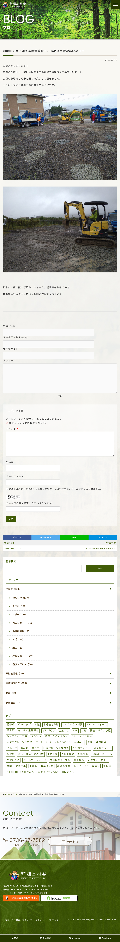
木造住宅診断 (51, 724)
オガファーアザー (98, 760)
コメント (12, 428)
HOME (6, 920)
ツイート (46, 537)
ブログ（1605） (14, 589)
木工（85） (18, 648)
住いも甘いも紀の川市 (31, 754)
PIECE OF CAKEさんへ (20, 772)
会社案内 (16, 920)
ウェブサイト (10, 349)
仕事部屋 (101, 742)
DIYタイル (68, 772)
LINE (74, 537)
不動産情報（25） (15, 673)
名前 (9, 326)
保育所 (10, 730)
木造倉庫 (52, 754)
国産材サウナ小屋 (100, 730)
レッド (78, 766)
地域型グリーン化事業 (19, 742)
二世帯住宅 (67, 754)
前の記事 (11, 542)
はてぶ (102, 537)
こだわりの (13, 760)
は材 (83, 730)
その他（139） (20, 606)
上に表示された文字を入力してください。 (30, 503)
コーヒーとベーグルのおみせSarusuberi (60, 742)
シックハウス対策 (72, 724)
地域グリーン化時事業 (56, 748)
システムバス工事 (17, 736)
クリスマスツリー (82, 736)
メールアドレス (15, 337)
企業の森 (64, 730)
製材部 (24, 748)
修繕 (89, 742)
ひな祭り (79, 760)
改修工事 (21, 766)
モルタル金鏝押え (28, 730)
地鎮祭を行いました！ (14, 548)
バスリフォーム (103, 748)
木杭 (75, 730)
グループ (12, 748)
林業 (9, 766)
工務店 (107, 766)
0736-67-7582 (27, 840)
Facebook (106, 938)
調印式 (10, 724)
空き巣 (36, 748)
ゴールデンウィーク (34, 760)
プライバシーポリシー (32, 920)
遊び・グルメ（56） (23, 664)
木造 (37, 724)
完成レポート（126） (23, 623)
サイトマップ (52, 920)
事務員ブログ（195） (17, 683)
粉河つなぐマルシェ (56, 736)
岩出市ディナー (81, 748)
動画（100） (12, 693)
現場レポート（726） (24, 656)
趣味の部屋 (63, 766)
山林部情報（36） (22, 631)
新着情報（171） (14, 703)
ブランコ (36, 736)
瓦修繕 (10, 754)
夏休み (96, 766)
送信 (60, 396)
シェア (17, 537)
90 (86, 766)
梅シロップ (24, 724)
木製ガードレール (102, 754)
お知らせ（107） (21, 598)
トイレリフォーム (96, 724)
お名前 (10, 462)
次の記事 (109, 542)
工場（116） (18, 639)
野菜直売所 (47, 766)
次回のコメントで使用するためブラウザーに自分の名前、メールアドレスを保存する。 (55, 489)
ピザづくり (48, 730)
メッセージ (9, 360)
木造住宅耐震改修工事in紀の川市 (101, 548)
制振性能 (83, 754)
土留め (33, 766)
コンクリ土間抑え (48, 772)
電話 (16, 938)
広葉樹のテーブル (60, 760)
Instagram (76, 938)
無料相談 (73, 841)
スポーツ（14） (20, 614)
